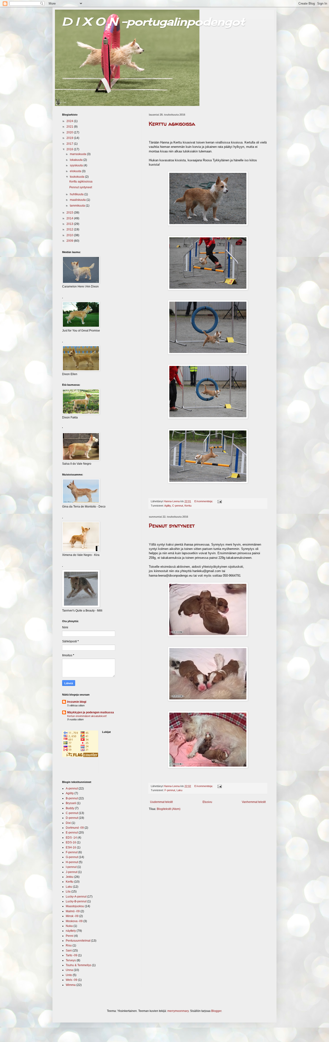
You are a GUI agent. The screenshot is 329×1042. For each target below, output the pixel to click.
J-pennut (71, 872)
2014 (70, 218)
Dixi (68, 823)
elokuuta (76, 171)
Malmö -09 (73, 911)
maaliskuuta (78, 200)
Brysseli (71, 803)
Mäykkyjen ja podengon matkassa (90, 712)
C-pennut (177, 505)
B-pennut (72, 798)
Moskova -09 (74, 921)
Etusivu (207, 802)
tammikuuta (78, 205)
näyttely (71, 930)
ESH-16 (71, 847)
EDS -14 (71, 837)
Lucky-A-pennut (76, 896)
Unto (69, 975)
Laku (179, 790)
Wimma (71, 985)
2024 (70, 121)
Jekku (69, 877)
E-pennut (72, 832)
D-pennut (72, 818)
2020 (70, 132)
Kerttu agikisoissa (172, 123)
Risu (69, 945)
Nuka (69, 926)
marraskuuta (78, 154)
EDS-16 (71, 842)
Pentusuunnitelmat (78, 940)
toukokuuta (77, 176)
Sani (69, 950)
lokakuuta (76, 160)
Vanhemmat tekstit (254, 802)
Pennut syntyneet (172, 525)
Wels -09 (71, 980)
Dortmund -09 (75, 827)
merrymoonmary (178, 1011)
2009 (70, 240)
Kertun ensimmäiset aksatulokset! (87, 716)
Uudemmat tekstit (161, 802)
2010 (70, 235)
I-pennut (71, 867)
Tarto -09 (71, 955)
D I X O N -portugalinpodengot (153, 21)
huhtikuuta (77, 194)
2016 (70, 149)
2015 (70, 212)
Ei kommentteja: (204, 501)
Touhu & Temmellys (78, 965)
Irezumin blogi (76, 701)
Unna (69, 970)
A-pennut (72, 788)
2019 (70, 138)
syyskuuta (77, 165)
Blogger (216, 1011)
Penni (69, 936)
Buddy (70, 808)
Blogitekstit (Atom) (168, 809)
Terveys (71, 960)
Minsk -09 (72, 916)
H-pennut (72, 862)
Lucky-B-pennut (76, 901)
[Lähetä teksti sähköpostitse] (219, 501)
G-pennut (72, 857)
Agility (167, 505)
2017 (70, 143)
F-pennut (169, 790)
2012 (70, 229)
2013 (70, 224)
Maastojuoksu (75, 906)
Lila (68, 891)
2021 (70, 126)
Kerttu (187, 505)
